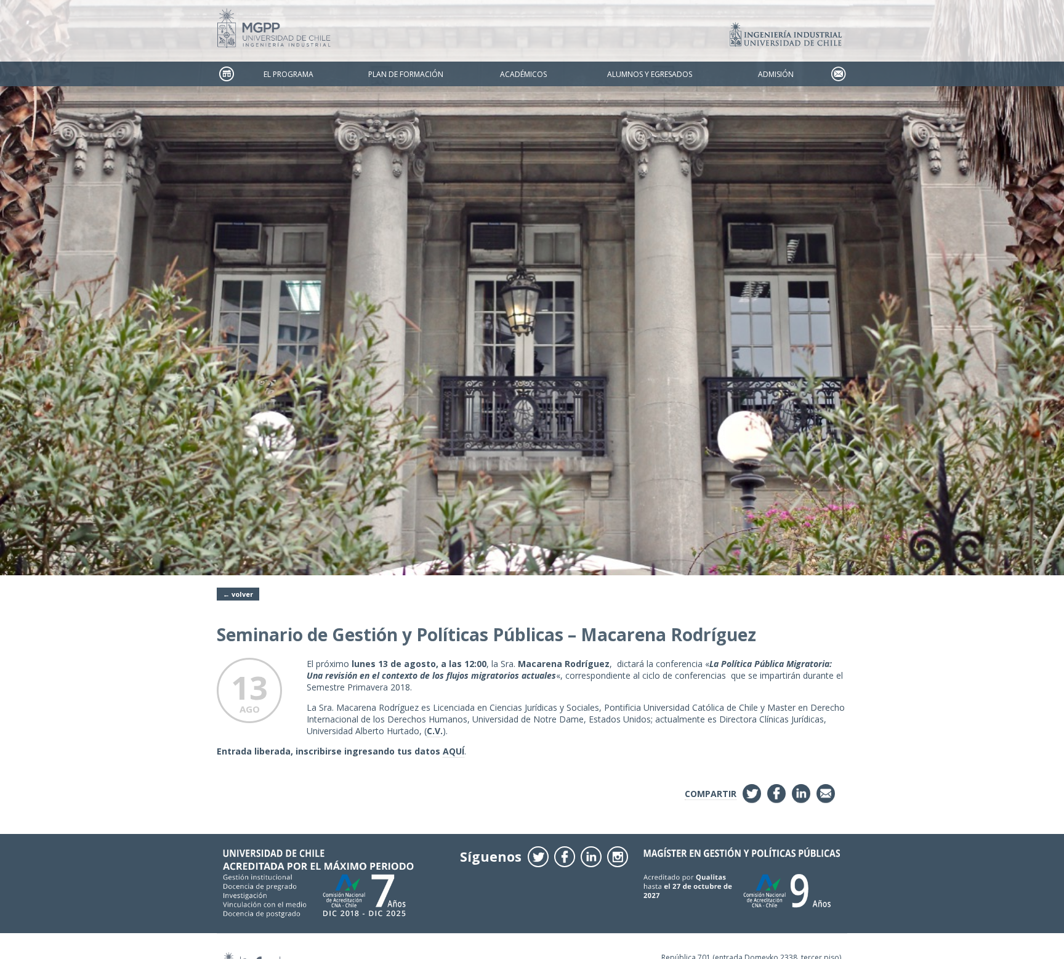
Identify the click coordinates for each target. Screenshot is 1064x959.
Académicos (523, 74)
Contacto (838, 74)
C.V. (435, 731)
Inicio (226, 74)
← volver (238, 594)
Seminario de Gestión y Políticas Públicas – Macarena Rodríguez (486, 634)
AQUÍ (453, 751)
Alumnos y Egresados (649, 74)
